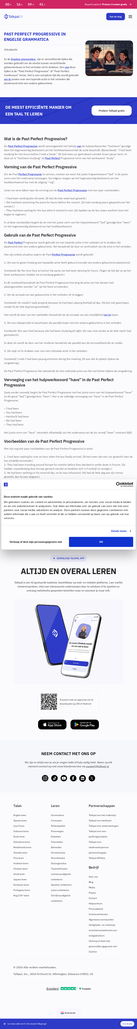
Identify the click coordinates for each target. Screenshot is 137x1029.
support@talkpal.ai (97, 766)
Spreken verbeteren (61, 884)
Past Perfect (52, 158)
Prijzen (92, 892)
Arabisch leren (20, 863)
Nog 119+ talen (21, 895)
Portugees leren (21, 890)
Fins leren (18, 858)
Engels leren (19, 815)
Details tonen (119, 531)
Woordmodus (58, 858)
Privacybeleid (96, 908)
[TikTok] (54, 778)
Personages (57, 831)
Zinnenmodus (58, 852)
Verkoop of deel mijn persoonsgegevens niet (36, 541)
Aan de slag (116, 16)
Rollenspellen (58, 825)
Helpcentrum (95, 903)
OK (101, 541)
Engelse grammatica (23, 59)
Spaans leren (20, 820)
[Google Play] (85, 725)
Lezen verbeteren (60, 890)
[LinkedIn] (82, 778)
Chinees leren (20, 868)
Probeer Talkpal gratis (112, 110)
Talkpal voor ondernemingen (103, 825)
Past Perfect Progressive (22, 146)
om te (7, 79)
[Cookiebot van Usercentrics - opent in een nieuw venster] (118, 484)
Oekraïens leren (21, 841)
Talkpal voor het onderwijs (102, 815)
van (67, 67)
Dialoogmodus (58, 863)
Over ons (93, 876)
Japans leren (20, 879)
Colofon (93, 951)
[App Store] (52, 725)
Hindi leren (19, 874)
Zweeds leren (20, 852)
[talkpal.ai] (13, 16)
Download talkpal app (70, 558)
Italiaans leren (21, 831)
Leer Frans (18, 825)
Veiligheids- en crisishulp (102, 924)
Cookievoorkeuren (98, 914)
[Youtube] (63, 778)
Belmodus (56, 847)
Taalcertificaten (59, 868)
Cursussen (56, 820)
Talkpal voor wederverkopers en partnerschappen (99, 847)
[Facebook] (73, 778)
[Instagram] (45, 778)
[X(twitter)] (92, 778)
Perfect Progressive (30, 174)
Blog (91, 882)
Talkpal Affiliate (97, 858)
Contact (93, 898)
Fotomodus (57, 841)
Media (92, 887)
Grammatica (57, 815)
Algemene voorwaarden (101, 919)
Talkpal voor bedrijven (100, 820)
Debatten (56, 836)
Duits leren (19, 836)
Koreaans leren (21, 884)
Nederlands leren (22, 847)
